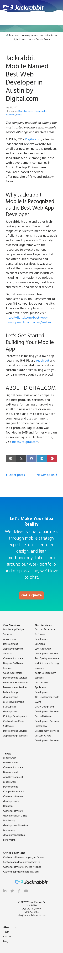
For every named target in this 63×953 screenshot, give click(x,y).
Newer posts (45, 475)
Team (6, 932)
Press (19, 115)
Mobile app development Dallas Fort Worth (14, 835)
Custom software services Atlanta (22, 867)
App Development (13, 777)
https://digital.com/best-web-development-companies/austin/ (28, 320)
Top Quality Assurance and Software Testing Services (47, 663)
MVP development (13, 702)
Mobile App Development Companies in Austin (14, 787)
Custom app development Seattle (21, 862)
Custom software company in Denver (23, 857)
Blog (20, 111)
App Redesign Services (15, 736)
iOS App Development (15, 716)
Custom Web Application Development (42, 687)
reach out (42, 360)
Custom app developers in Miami (21, 872)
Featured (10, 115)
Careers (7, 937)
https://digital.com (25, 442)
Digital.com (33, 139)
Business (28, 111)
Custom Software (13, 658)
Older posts (17, 475)
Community (40, 111)
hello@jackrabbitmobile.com (31, 915)
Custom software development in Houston (13, 801)
